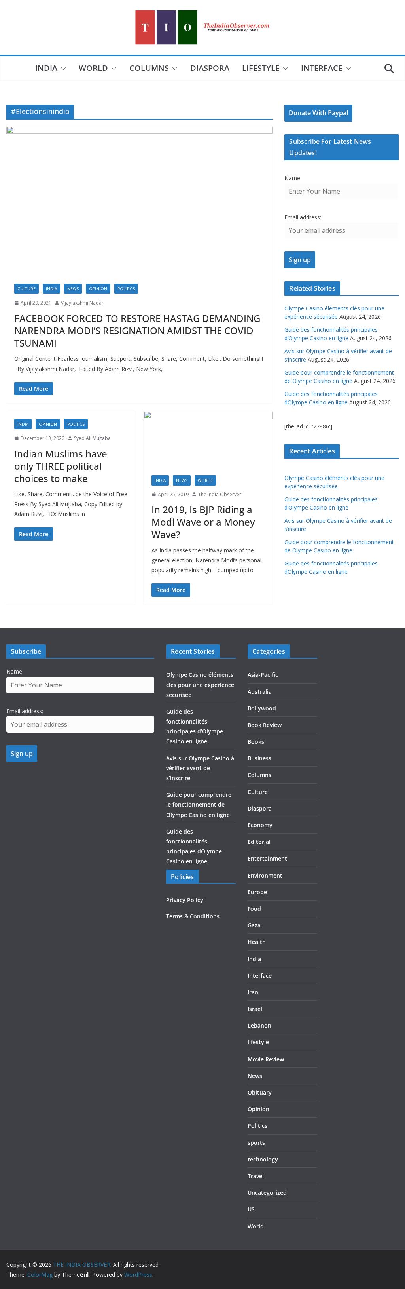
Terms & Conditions (193, 916)
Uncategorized (267, 1192)
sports (256, 1142)
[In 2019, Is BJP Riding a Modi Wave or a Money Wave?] (208, 439)
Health (257, 942)
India (46, 68)
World (93, 68)
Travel (256, 1176)
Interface (322, 68)
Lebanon (259, 1025)
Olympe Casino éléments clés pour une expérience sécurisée (200, 684)
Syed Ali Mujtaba (92, 438)
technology (263, 1159)
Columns (149, 68)
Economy (260, 825)
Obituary (260, 1092)
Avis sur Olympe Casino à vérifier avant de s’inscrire (200, 768)
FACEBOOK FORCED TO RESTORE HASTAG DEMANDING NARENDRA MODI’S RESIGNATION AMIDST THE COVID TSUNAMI (137, 330)
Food (254, 908)
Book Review (265, 725)
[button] (61, 68)
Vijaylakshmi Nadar (82, 302)
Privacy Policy (184, 900)
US (251, 1209)
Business (259, 758)
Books (256, 741)
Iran (253, 992)
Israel (255, 1009)
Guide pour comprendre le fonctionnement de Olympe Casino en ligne (198, 804)
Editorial (259, 841)
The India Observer (219, 494)
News (73, 288)
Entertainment (267, 858)
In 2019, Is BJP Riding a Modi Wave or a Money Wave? (203, 522)
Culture (26, 288)
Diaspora (209, 68)
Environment (265, 875)
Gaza (254, 925)
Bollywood (262, 708)
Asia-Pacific (263, 674)
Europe (257, 892)
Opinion (98, 288)
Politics (126, 288)
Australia (260, 691)
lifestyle (261, 68)
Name (292, 178)
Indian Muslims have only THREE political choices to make (60, 466)
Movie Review (266, 1059)
